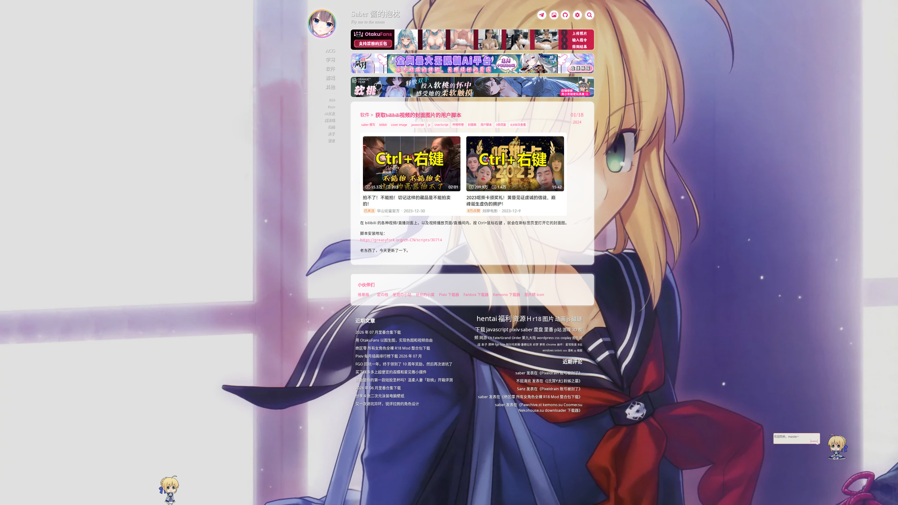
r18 (536, 319)
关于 (331, 134)
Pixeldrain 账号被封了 (560, 372)
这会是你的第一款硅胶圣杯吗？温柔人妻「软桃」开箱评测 (404, 379)
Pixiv (331, 106)
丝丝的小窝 (425, 294)
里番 (548, 329)
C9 (490, 337)
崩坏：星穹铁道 (567, 344)
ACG (330, 50)
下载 (480, 329)
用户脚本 (486, 125)
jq (575, 350)
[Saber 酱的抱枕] (322, 23)
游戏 (330, 77)
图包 (575, 338)
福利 (505, 318)
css (557, 337)
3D (574, 329)
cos (565, 350)
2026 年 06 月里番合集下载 (378, 387)
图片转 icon (534, 294)
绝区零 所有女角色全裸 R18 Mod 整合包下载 (392, 348)
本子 (484, 344)
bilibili (383, 125)
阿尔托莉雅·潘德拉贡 (519, 344)
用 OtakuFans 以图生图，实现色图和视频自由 (394, 340)
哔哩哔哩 (458, 125)
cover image (399, 125)
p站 (557, 330)
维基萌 (363, 294)
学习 (330, 59)
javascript (417, 125)
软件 (330, 68)
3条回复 (501, 125)
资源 (519, 318)
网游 (483, 337)
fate (502, 344)
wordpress (545, 337)
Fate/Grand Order (507, 337)
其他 (330, 87)
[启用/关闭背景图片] (554, 15)
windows (548, 350)
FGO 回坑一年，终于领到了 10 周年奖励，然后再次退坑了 (404, 364)
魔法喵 (329, 120)
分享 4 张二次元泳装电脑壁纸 (379, 395)
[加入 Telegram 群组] (541, 15)
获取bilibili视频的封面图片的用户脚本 (418, 115)
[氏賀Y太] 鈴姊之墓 (563, 380)
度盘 (538, 329)
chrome (551, 344)
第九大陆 (529, 337)
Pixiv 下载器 (449, 294)
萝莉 (542, 344)
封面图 (472, 125)
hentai (487, 318)
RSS (332, 100)
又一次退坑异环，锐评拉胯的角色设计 (387, 403)
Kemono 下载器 (506, 294)
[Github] (564, 15)
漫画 (570, 350)
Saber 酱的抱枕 (375, 14)
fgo (497, 344)
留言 (331, 140)
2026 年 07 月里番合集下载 (378, 332)
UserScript (441, 125)
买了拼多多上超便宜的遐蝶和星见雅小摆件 (391, 372)
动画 (560, 319)
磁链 (577, 319)
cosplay (566, 338)
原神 (491, 344)
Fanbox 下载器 (476, 294)
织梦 (536, 344)
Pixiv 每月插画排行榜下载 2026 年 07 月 (388, 356)
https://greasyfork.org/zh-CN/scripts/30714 (401, 239)
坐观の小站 (402, 294)
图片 (548, 319)
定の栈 (382, 294)
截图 (579, 350)
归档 (331, 127)
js (429, 125)
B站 (580, 344)
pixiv (514, 329)
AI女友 (329, 113)
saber (527, 329)
